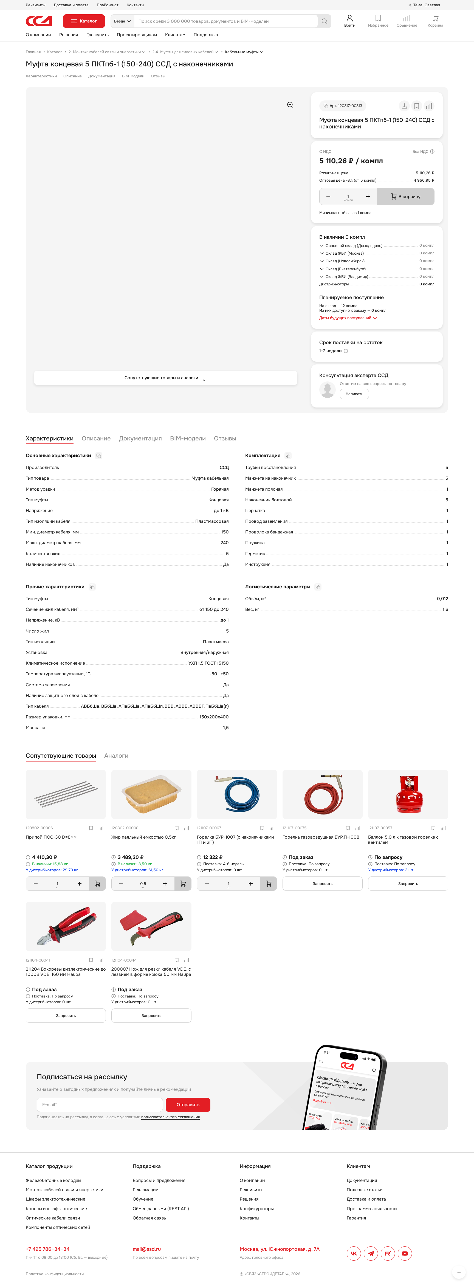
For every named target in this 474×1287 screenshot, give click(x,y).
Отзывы (158, 76)
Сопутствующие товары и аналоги (161, 378)
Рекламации (146, 1190)
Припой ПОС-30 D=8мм (51, 837)
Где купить (97, 35)
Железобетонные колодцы (53, 1180)
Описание (72, 76)
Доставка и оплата (71, 4)
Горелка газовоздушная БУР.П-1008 (321, 837)
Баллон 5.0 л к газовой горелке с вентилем (403, 839)
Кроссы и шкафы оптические (56, 1209)
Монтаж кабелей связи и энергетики (64, 1190)
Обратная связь (149, 1218)
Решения (68, 35)
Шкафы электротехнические (55, 1199)
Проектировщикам (137, 35)
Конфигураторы (257, 1209)
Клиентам (175, 35)
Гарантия (356, 1218)
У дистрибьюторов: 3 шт (390, 870)
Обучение (143, 1199)
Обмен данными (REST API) (161, 1209)
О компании (38, 35)
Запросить (322, 883)
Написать (354, 393)
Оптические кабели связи (53, 1218)
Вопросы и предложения (159, 1180)
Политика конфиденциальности (55, 1273)
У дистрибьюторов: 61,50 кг (137, 870)
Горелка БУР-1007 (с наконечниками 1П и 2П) (235, 839)
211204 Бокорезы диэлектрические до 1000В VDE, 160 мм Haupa (66, 971)
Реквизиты (36, 4)
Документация (101, 76)
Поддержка (206, 35)
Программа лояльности (372, 1209)
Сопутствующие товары (61, 756)
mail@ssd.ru (147, 1249)
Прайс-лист (108, 4)
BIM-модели (133, 76)
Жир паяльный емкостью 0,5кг (143, 837)
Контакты (135, 4)
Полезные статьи (365, 1190)
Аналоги (116, 756)
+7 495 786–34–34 (47, 1249)
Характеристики (41, 76)
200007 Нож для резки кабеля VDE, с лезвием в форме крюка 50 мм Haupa (151, 971)
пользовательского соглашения (170, 1116)
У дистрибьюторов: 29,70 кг (52, 870)
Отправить (188, 1105)
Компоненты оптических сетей (58, 1227)
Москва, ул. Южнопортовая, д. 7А (280, 1249)
